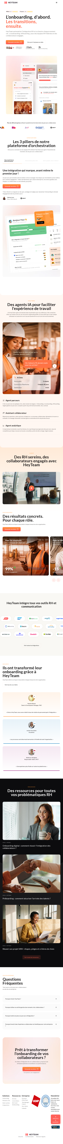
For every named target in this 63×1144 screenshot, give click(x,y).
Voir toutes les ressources (31, 957)
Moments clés (6, 1100)
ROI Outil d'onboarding (15, 1103)
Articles (14, 1098)
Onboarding (5, 1098)
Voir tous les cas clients (11, 685)
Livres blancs (15, 1101)
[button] (56, 2)
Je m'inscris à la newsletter (55, 1119)
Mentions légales (40, 1136)
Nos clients (25, 1106)
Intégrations (5, 1105)
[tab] (12, 161)
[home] (29, 2)
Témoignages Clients (25, 1103)
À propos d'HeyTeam (25, 1099)
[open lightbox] (31, 488)
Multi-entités (6, 1103)
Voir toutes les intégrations (31, 645)
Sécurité (20, 1136)
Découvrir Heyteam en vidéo (35, 42)
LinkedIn (24, 1108)
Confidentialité (29, 1136)
